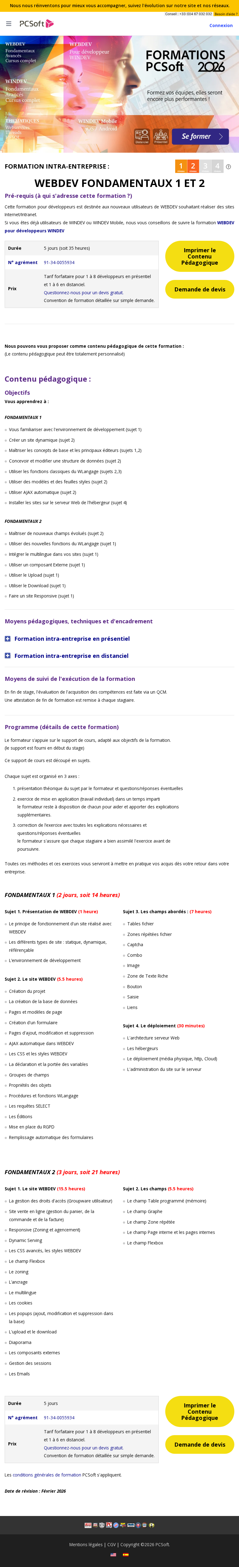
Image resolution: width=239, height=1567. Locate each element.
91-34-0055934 (59, 262)
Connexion (221, 25)
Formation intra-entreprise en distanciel (71, 655)
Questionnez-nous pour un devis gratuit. (84, 292)
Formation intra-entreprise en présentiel (72, 638)
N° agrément (23, 262)
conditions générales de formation (47, 1475)
